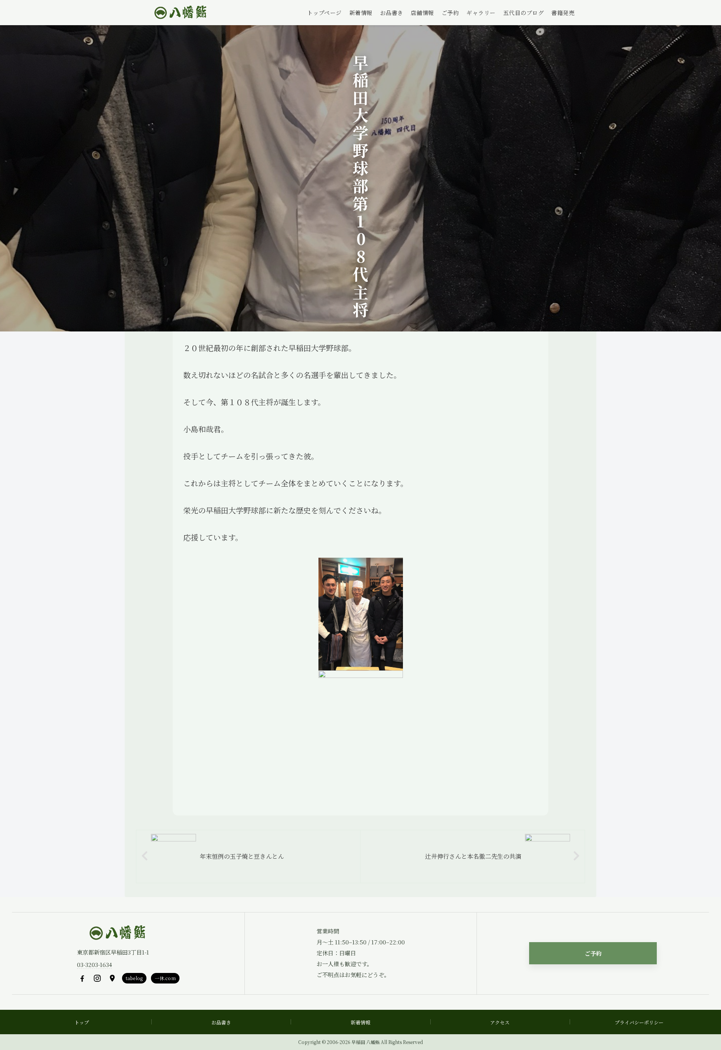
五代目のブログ (523, 13)
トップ (81, 1022)
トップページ (324, 13)
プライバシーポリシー (639, 1022)
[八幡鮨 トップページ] (179, 12)
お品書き (391, 13)
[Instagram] (97, 978)
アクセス (500, 1022)
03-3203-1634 (94, 964)
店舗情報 (422, 13)
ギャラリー (481, 13)
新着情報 (361, 13)
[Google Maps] (112, 978)
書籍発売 (563, 13)
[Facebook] (82, 978)
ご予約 (450, 13)
